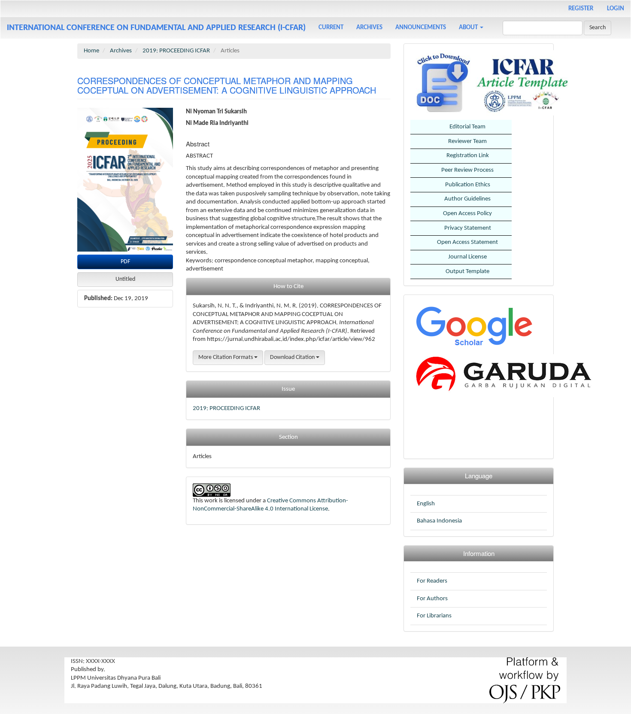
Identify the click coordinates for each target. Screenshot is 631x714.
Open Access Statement (467, 242)
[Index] (473, 325)
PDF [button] (125, 261)
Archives (369, 27)
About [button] (469, 27)
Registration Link (467, 155)
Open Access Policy (467, 213)
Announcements (420, 27)
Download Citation (293, 357)
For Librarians (434, 616)
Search (597, 27)
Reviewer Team (467, 141)
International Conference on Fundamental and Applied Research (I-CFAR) (156, 28)
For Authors (432, 599)
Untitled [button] (125, 279)
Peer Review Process (467, 170)
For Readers (432, 581)
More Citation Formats (226, 357)
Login (615, 9)
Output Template (467, 271)
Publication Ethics (467, 185)
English (426, 504)
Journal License (467, 257)
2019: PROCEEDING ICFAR (176, 51)
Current (331, 27)
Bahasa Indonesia (439, 521)
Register (580, 9)
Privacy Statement (467, 228)
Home (91, 51)
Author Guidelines (467, 199)
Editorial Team (467, 127)
